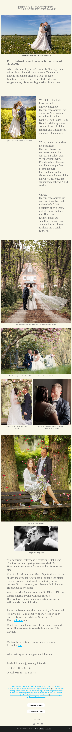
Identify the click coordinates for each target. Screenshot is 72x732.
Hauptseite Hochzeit (36, 705)
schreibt (18, 620)
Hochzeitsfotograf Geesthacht (18, 688)
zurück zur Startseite (36, 711)
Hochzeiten (44, 7)
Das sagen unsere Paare (37, 9)
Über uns (25, 7)
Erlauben (41, 729)
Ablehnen (48, 729)
